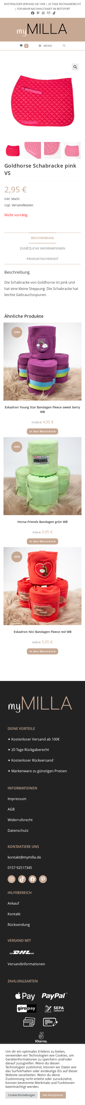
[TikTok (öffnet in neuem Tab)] (53, 13)
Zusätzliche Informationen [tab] (42, 248)
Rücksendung (19, 924)
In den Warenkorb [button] (42, 431)
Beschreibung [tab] (42, 238)
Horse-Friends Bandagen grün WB (42, 522)
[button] (75, 66)
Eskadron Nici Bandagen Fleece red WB (42, 632)
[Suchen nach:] (64, 46)
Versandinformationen (26, 964)
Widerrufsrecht (20, 819)
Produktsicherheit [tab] (42, 259)
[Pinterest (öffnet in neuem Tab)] (38, 13)
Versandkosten (22, 205)
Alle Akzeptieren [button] (52, 1095)
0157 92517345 (20, 867)
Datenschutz (18, 830)
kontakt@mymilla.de (24, 857)
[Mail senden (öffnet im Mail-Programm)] (48, 13)
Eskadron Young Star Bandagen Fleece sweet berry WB (42, 409)
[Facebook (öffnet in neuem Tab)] (33, 13)
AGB (11, 809)
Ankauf (13, 903)
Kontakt (14, 914)
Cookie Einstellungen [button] (21, 1095)
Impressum (17, 798)
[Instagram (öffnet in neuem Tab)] (43, 13)
